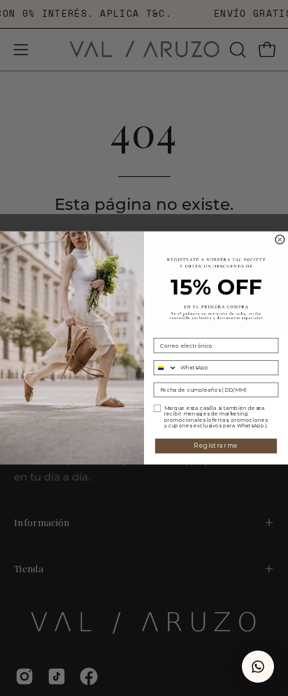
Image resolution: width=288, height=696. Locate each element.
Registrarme (216, 445)
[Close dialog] (280, 239)
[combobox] (165, 368)
